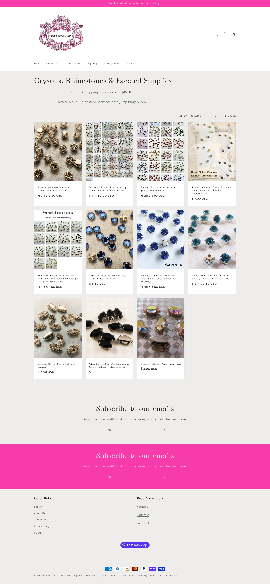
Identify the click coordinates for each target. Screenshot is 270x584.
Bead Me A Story (51, 575)
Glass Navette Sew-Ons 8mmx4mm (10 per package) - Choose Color (109, 365)
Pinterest (143, 515)
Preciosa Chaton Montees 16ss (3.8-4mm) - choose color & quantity (109, 189)
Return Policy (42, 526)
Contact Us (40, 519)
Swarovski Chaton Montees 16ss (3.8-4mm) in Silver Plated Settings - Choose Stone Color (58, 278)
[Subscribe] (164, 430)
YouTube (142, 506)
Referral (38, 532)
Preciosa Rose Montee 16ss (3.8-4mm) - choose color (158, 189)
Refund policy (90, 575)
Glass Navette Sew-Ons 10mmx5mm (161, 363)
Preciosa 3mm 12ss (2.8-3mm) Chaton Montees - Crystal (54, 189)
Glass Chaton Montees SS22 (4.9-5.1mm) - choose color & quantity (211, 277)
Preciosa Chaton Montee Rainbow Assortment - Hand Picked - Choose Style (211, 190)
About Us (39, 513)
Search (38, 506)
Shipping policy (146, 575)
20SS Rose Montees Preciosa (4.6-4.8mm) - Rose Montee (108, 277)
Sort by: (182, 115)
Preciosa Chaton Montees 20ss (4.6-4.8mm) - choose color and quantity (158, 278)
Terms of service (126, 575)
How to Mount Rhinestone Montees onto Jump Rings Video (101, 102)
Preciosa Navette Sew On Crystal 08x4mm (56, 365)
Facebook (143, 523)
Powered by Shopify (70, 575)
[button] (217, 34)
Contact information (167, 575)
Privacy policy (108, 575)
